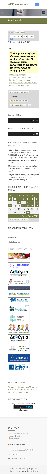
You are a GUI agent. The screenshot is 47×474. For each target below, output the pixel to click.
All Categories (23, 101)
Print (29, 105)
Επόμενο (24, 92)
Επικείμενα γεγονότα (20, 228)
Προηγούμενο (15, 92)
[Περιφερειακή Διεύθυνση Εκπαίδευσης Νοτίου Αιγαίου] (19, 287)
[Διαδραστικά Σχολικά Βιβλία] (19, 315)
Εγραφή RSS (14, 438)
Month (17, 32)
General (15, 101)
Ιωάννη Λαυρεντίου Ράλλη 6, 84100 (23, 450)
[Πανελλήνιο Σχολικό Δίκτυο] (19, 293)
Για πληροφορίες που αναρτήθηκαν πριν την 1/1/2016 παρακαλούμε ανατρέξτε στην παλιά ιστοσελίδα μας (23, 389)
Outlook (22, 105)
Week (22, 32)
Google (16, 105)
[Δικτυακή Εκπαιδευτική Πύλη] (19, 299)
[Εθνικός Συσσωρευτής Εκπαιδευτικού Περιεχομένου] (19, 305)
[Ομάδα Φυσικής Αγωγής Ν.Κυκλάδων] (19, 325)
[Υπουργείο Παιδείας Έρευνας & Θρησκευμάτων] (19, 280)
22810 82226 (15, 454)
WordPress (34, 471)
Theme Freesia (14, 471)
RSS (11, 105)
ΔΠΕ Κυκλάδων (18, 4)
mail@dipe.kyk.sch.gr (18, 458)
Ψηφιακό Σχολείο (14, 436)
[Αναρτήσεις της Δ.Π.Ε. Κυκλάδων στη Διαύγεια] (19, 270)
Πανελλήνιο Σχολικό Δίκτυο (18, 433)
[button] (3, 13)
